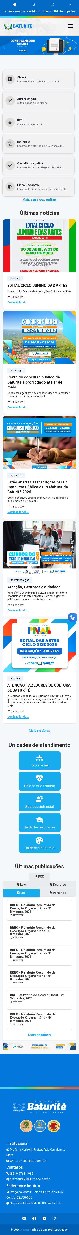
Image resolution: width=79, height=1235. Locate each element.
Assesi (24, 1229)
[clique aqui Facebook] (34, 1218)
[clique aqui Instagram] (54, 1218)
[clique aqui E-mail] (24, 1218)
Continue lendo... (18, 302)
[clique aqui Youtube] (44, 1218)
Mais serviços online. (39, 200)
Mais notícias (39, 731)
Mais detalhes (39, 1035)
